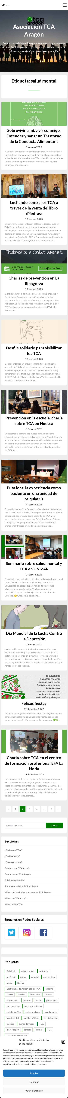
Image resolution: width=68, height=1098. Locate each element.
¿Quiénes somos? (13, 862)
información (12, 1000)
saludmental (13, 1018)
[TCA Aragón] (11, 936)
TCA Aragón (13, 1029)
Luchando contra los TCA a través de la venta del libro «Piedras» (34, 208)
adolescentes (27, 971)
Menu (5, 4)
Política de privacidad (15, 880)
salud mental (51, 1012)
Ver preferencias (34, 1090)
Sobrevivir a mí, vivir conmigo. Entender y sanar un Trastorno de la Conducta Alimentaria (34, 136)
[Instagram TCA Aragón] (27, 936)
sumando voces (26, 1023)
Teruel (39, 1029)
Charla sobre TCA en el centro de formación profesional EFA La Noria (34, 763)
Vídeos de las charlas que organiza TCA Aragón (28, 892)
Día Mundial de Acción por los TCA (23, 988)
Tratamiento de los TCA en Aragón (22, 886)
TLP (49, 1029)
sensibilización (50, 1018)
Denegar (34, 1081)
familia (10, 994)
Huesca (48, 994)
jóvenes (27, 1000)
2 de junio (11, 971)
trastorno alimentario (17, 1035)
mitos (38, 1000)
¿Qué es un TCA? (13, 850)
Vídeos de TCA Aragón (16, 898)
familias (21, 994)
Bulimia (20, 982)
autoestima (49, 977)
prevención (51, 1000)
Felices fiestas (34, 703)
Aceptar (34, 1073)
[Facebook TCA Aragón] (43, 936)
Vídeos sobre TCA (14, 904)
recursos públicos (33, 1006)
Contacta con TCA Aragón (18, 874)
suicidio (10, 1023)
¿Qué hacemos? (12, 856)
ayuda (9, 982)
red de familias (14, 1012)
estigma (49, 988)
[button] (63, 1041)
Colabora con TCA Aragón (17, 868)
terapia (27, 1029)
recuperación (13, 1006)
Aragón (35, 977)
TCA (41, 1023)
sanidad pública (31, 1018)
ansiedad (11, 977)
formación (35, 994)
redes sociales (33, 1012)
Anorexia (43, 971)
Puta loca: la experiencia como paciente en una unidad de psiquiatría (34, 493)
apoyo (23, 977)
